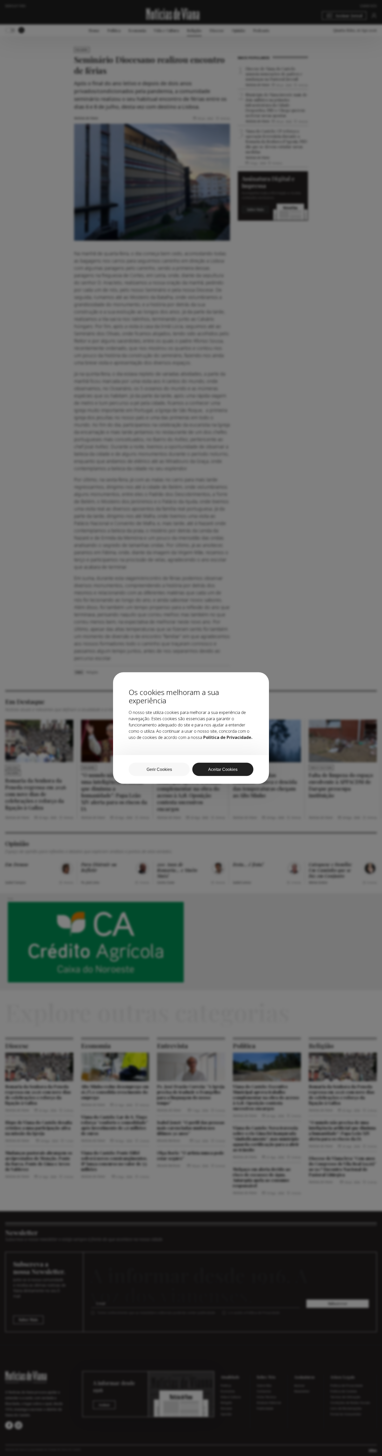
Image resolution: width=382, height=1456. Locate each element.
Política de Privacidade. (227, 737)
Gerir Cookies (159, 769)
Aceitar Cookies (223, 769)
